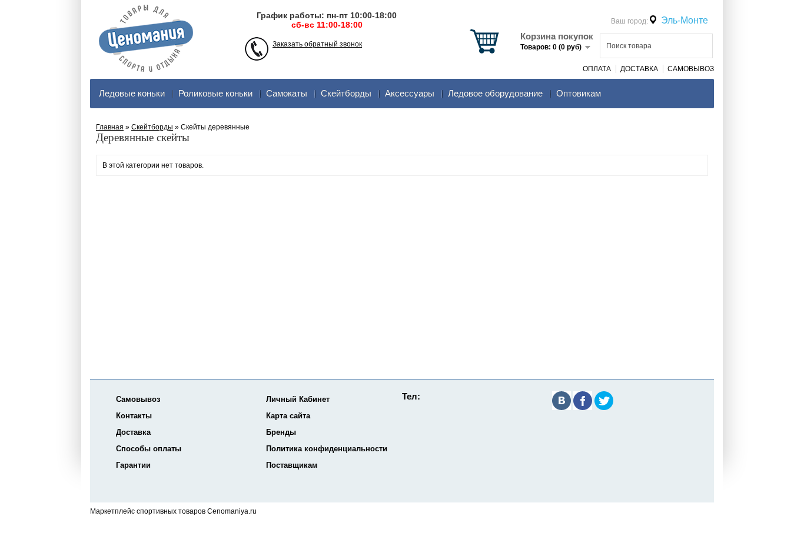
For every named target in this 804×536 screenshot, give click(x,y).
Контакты (134, 415)
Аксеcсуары (409, 93)
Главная (110, 127)
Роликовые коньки (215, 93)
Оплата (597, 69)
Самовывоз (690, 69)
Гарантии (133, 465)
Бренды (281, 432)
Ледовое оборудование (495, 93)
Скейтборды (346, 93)
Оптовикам (578, 93)
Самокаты (286, 93)
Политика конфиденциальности (326, 448)
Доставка (639, 69)
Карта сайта (288, 415)
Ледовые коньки (132, 93)
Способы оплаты (148, 448)
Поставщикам (292, 465)
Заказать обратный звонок (317, 44)
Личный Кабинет (298, 399)
